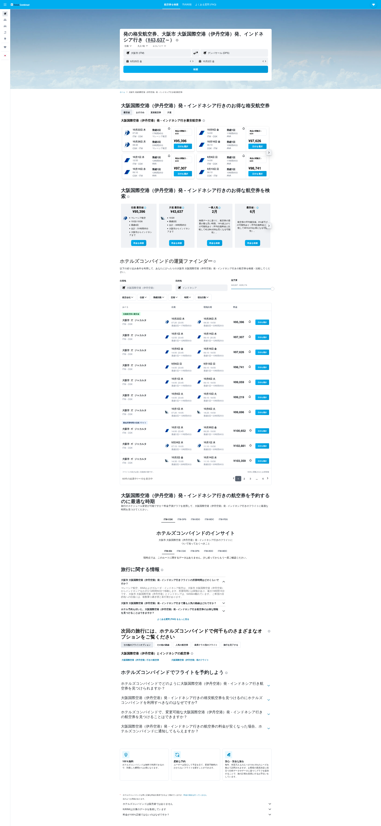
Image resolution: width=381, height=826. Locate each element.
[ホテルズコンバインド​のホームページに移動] (20, 4)
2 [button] (244, 478)
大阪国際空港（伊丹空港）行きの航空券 (140, 659)
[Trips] (5, 47)
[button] (5, 4)
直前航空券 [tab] (156, 112)
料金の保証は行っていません (195, 795)
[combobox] (128, 45)
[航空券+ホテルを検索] (5, 32)
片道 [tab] (169, 112)
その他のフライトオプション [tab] (137, 644)
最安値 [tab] (127, 112)
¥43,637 (156, 39)
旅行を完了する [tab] (231, 644)
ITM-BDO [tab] (195, 519)
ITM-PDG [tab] (223, 519)
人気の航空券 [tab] (182, 644)
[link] (138, 243)
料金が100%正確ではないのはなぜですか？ (146, 814)
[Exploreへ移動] (5, 39)
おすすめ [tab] (140, 112)
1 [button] (238, 478)
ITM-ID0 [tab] (168, 550)
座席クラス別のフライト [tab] (205, 644)
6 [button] (263, 478)
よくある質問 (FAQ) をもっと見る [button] (173, 619)
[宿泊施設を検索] (5, 20)
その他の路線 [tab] (163, 644)
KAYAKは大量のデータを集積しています (144, 809)
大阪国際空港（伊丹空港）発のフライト (190, 659)
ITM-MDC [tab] (209, 519)
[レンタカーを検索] (5, 26)
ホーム (122, 92)
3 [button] (250, 478)
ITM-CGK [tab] (168, 519)
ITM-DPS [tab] (182, 519)
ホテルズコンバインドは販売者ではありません (148, 803)
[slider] (272, 289)
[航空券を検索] (5, 14)
